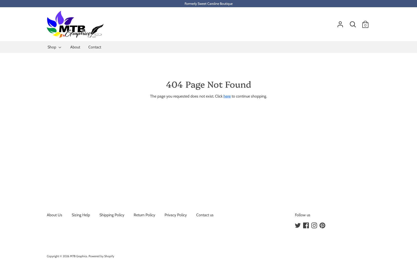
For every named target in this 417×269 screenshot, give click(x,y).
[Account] (340, 22)
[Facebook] (306, 225)
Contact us (205, 215)
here (227, 96)
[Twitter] (298, 225)
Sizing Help (81, 215)
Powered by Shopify (101, 256)
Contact (94, 47)
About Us (54, 215)
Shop (52, 47)
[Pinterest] (323, 225)
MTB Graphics (78, 256)
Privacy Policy (176, 215)
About (75, 47)
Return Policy (144, 215)
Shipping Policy (111, 215)
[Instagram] (314, 225)
